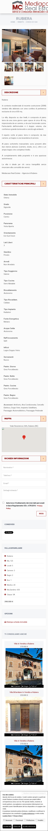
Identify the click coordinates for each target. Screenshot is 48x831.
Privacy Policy (18, 816)
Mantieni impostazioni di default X (34, 793)
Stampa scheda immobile (16, 622)
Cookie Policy (7, 816)
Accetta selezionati (29, 826)
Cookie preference (28, 813)
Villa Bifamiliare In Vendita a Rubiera (24, 692)
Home (13, 22)
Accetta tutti (7, 826)
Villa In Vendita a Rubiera (24, 644)
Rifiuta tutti (16, 826)
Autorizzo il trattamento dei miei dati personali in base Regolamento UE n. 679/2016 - (25, 505)
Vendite (20, 22)
